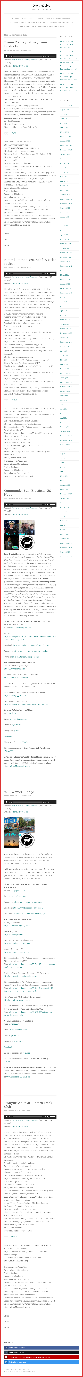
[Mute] (48, 56)
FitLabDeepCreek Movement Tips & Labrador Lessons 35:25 (68, 66)
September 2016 (66, 556)
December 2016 (66, 543)
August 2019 (64, 400)
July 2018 (63, 458)
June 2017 (63, 516)
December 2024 (66, 145)
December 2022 (66, 253)
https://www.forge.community (17, 943)
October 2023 (65, 208)
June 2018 (64, 463)
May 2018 (63, 467)
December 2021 (65, 288)
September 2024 (66, 159)
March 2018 (64, 476)
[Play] (7, 56)
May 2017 (63, 521)
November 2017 (66, 494)
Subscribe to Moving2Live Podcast (51, 26)
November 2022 (66, 257)
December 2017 (65, 489)
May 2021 (63, 306)
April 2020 (64, 364)
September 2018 (66, 449)
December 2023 (66, 199)
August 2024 (64, 163)
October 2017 (65, 498)
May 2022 (63, 271)
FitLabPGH (9, 751)
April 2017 (63, 525)
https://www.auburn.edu (14, 669)
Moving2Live (41, 5)
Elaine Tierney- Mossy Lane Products (25, 44)
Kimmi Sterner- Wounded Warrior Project (30, 261)
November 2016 (66, 547)
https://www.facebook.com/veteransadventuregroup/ (27, 704)
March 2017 (64, 530)
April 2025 (64, 128)
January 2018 (65, 485)
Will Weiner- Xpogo (19, 792)
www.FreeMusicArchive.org (18, 766)
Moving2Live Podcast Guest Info (60, 22)
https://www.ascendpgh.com (16, 952)
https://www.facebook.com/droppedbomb (31, 645)
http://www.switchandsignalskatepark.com (22, 976)
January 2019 (65, 431)
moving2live (26, 498)
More (26, 66)
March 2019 (64, 422)
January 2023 (65, 248)
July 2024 (63, 168)
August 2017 (64, 507)
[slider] (52, 56)
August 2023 (64, 217)
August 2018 (64, 454)
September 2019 (66, 396)
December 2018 (66, 436)
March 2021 (64, 315)
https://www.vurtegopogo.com (17, 925)
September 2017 (66, 503)
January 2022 (65, 284)
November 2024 (66, 150)
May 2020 (63, 360)
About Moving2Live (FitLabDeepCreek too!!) (54, 18)
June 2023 (64, 226)
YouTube (26, 742)
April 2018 (64, 472)
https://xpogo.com (19, 896)
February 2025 (65, 136)
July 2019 (63, 405)
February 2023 (65, 244)
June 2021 (63, 302)
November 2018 (66, 440)
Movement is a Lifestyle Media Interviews (27, 22)
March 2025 (64, 132)
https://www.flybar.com (14, 934)
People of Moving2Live (27, 26)
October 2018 (65, 445)
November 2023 (66, 203)
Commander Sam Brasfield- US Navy (27, 492)
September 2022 (66, 266)
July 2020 (63, 351)
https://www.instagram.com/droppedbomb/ (32, 651)
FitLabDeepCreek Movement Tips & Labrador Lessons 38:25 (68, 44)
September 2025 (66, 105)
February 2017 (65, 534)
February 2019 (65, 427)
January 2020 (65, 378)
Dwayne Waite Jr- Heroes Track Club (28, 1105)
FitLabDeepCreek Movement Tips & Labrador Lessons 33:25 (68, 76)
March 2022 (64, 275)
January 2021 (65, 324)
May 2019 (63, 413)
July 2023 (63, 221)
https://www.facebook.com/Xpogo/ (28, 908)
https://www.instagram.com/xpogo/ (29, 902)
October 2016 (65, 552)
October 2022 (65, 262)
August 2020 (64, 346)
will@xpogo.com (17, 890)
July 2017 (63, 512)
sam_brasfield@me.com (20, 627)
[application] (30, 56)
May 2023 (63, 230)
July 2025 (63, 114)
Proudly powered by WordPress (16, 1369)
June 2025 (64, 119)
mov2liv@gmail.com (18, 719)
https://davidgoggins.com (15, 695)
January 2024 (65, 195)
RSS (21, 66)
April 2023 (64, 235)
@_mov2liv (15, 725)
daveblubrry (26, 50)
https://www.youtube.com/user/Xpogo (28, 913)
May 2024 (63, 177)
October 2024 (65, 154)
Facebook (8, 736)
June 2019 (64, 409)
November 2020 (66, 333)
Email (15, 66)
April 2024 (64, 181)
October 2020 (65, 338)
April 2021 (63, 311)
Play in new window (20, 59)
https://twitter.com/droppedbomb (25, 657)
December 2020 (66, 329)
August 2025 (64, 110)
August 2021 (64, 297)
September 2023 (66, 212)
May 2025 (63, 123)
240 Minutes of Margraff (22, 18)
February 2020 (65, 373)
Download (34, 59)
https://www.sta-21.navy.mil (16, 677)
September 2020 (66, 342)
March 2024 (64, 186)
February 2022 (65, 279)
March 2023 (64, 239)
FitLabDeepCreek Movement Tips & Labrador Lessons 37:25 (68, 55)
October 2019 (65, 391)
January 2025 (65, 141)
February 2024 (65, 190)
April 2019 (64, 418)
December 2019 (66, 382)
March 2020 (64, 369)
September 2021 (66, 293)
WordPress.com (29, 1372)
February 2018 (65, 480)
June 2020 (64, 355)
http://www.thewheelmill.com (17, 1000)
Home (14, 399)
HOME (14, 132)
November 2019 (66, 387)
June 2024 (64, 172)
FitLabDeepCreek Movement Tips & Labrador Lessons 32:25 (68, 87)
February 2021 (65, 320)
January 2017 (65, 539)
